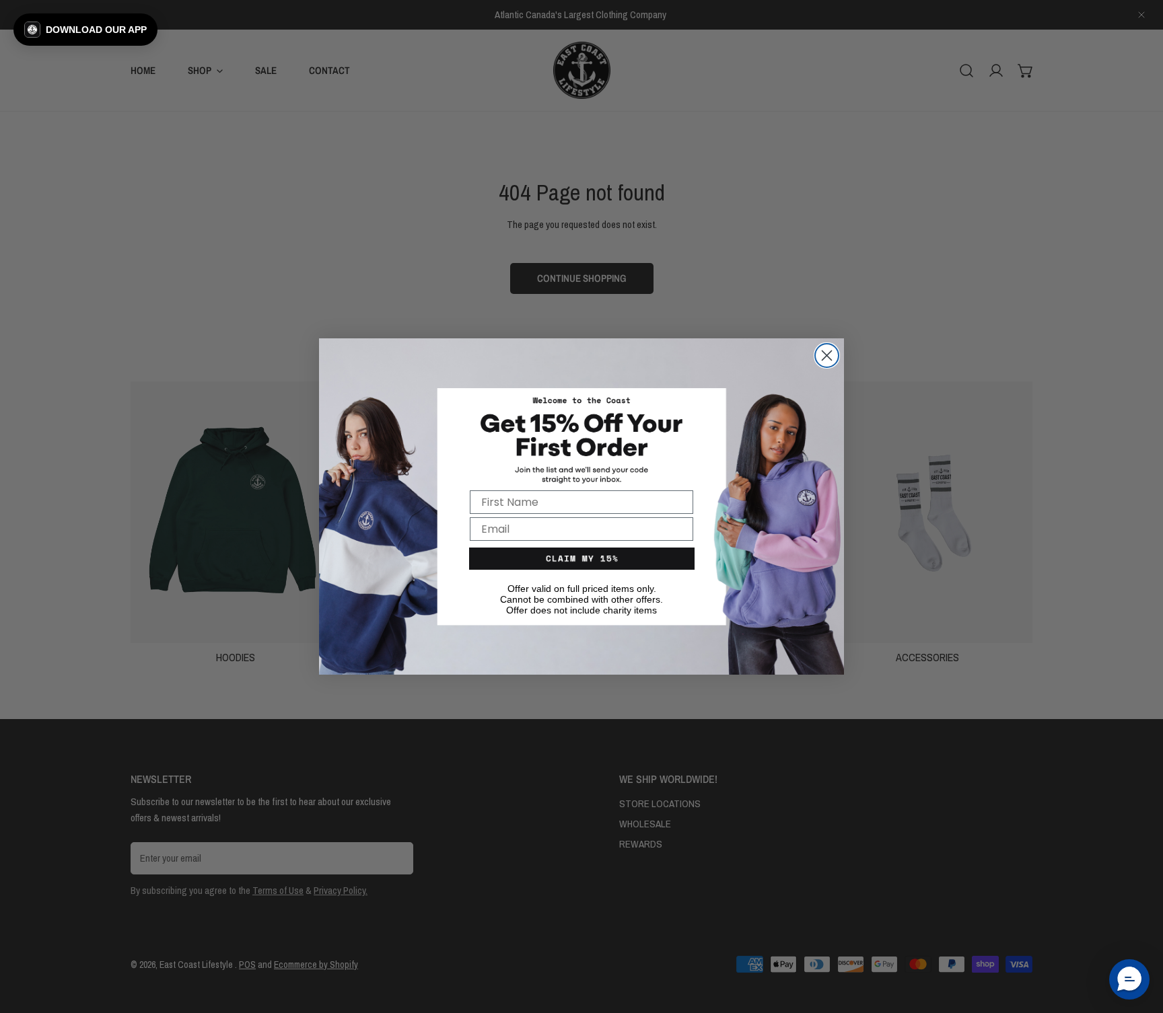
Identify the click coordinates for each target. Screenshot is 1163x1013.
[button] (85, 29)
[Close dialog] (827, 355)
